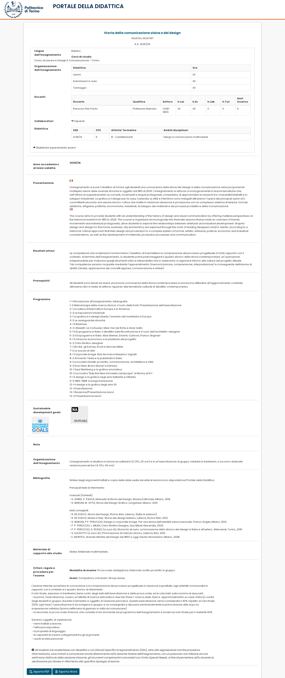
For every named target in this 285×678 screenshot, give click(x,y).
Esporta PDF (41, 672)
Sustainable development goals (47, 410)
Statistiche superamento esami (56, 147)
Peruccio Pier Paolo (85, 109)
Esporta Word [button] (67, 672)
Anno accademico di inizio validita (46, 166)
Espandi (79, 121)
